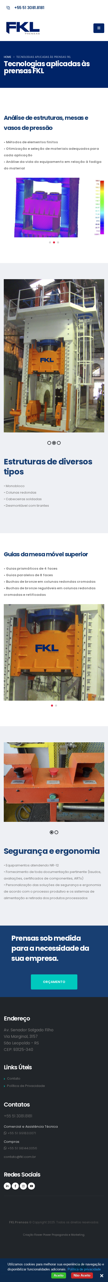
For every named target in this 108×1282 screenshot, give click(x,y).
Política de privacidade (84, 1269)
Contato (13, 1078)
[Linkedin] (7, 1186)
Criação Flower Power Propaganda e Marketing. (54, 1235)
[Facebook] (15, 1186)
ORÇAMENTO (54, 982)
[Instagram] (23, 1186)
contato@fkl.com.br (20, 1156)
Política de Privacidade (26, 1085)
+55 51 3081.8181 (29, 8)
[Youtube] (31, 1186)
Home (7, 57)
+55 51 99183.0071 (21, 1133)
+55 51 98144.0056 (22, 1148)
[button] (50, 242)
